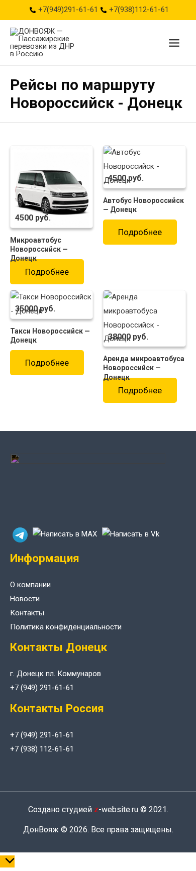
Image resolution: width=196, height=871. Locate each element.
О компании (30, 584)
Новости (25, 598)
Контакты (27, 612)
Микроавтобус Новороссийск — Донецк (39, 249)
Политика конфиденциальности (66, 626)
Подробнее (47, 272)
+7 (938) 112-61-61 (42, 748)
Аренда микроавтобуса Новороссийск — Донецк (143, 368)
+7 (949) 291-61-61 (42, 687)
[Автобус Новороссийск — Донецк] (144, 166)
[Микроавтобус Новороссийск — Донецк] (51, 185)
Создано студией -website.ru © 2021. (98, 809)
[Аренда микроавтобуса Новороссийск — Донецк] (144, 317)
